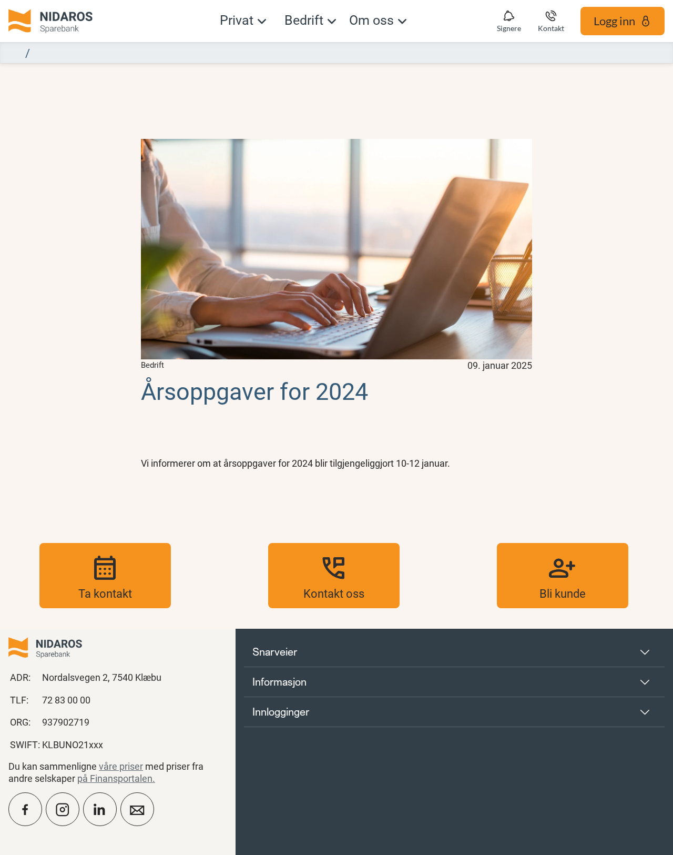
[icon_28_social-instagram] (62, 809)
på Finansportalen (114, 778)
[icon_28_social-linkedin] (100, 809)
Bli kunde (562, 575)
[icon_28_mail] (137, 809)
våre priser (121, 766)
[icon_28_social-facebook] (25, 809)
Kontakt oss (333, 575)
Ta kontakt (105, 575)
